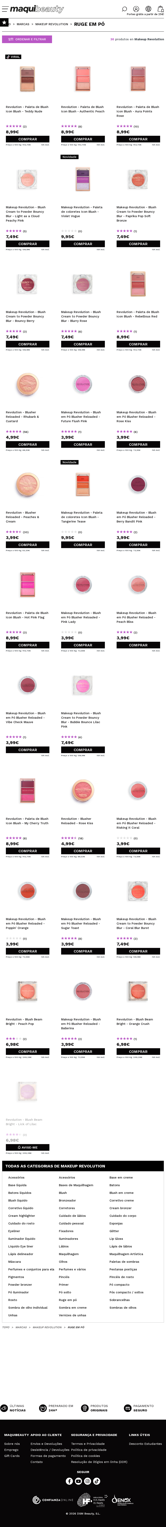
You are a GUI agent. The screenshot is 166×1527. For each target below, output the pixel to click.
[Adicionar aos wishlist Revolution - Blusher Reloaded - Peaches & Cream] (27, 463)
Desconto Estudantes (145, 1443)
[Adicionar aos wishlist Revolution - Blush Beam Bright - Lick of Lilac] (27, 1070)
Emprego (11, 1449)
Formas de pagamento (48, 1456)
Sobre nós (12, 1443)
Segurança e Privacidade (94, 1435)
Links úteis (139, 1435)
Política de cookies (85, 1456)
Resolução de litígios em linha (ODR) (99, 1462)
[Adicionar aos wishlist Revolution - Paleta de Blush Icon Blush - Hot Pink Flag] (27, 564)
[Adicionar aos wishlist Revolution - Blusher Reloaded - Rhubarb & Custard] (27, 363)
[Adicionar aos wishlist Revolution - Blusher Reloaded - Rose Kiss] (83, 769)
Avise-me (29, 1147)
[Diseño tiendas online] (122, 1499)
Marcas (23, 24)
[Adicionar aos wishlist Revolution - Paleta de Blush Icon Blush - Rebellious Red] (138, 263)
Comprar (27, 139)
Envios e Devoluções (46, 1443)
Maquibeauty (16, 1435)
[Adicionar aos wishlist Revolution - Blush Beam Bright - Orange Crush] (138, 970)
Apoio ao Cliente (46, 1435)
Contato (37, 1462)
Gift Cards (12, 1456)
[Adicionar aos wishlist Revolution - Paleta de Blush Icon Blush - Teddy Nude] (27, 58)
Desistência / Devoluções (50, 1449)
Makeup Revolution (51, 24)
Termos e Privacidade (88, 1443)
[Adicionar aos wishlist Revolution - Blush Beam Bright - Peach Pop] (27, 970)
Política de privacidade (88, 1449)
